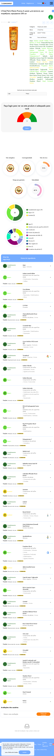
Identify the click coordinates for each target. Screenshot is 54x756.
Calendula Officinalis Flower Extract (41, 59)
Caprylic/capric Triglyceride (38, 70)
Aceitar (24, 752)
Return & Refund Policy (42, 749)
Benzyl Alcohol (42, 62)
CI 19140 (37, 43)
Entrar (23, 3)
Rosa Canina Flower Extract (38, 75)
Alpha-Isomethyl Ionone (41, 68)
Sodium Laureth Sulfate (41, 41)
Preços (39, 744)
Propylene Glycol (47, 66)
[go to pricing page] (52, 11)
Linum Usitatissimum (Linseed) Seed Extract (41, 63)
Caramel (50, 71)
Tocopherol (49, 46)
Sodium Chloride (35, 48)
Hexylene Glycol (35, 81)
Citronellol (33, 77)
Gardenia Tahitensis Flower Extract (41, 73)
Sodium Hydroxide (37, 50)
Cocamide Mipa (43, 45)
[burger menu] (51, 3)
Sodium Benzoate (47, 48)
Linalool (32, 62)
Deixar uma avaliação (43, 714)
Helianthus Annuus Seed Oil (38, 58)
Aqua (31, 41)
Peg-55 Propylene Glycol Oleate (41, 53)
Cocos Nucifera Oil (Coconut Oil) (41, 45)
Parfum (32, 83)
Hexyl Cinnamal (47, 81)
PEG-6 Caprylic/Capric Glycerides (41, 70)
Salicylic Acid (48, 56)
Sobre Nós (50, 744)
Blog (35, 744)
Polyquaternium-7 (35, 56)
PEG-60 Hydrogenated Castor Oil (41, 51)
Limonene (50, 60)
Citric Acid (49, 75)
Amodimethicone (35, 66)
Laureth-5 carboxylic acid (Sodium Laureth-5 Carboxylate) (41, 78)
